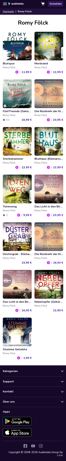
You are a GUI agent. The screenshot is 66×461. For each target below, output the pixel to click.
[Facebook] (25, 446)
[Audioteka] (16, 4)
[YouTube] (33, 446)
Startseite (8, 11)
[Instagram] (41, 446)
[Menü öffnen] (5, 4)
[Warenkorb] (43, 4)
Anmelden (55, 3)
